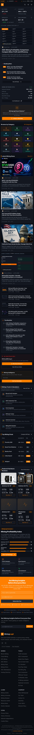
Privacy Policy (5, 713)
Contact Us (21, 698)
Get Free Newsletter (17, 381)
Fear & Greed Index (23, 661)
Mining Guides (5, 692)
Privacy (9, 733)
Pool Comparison (22, 672)
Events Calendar (5, 706)
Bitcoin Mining (4, 654)
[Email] (5, 643)
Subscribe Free (17, 601)
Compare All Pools (25, 434)
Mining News (4, 703)
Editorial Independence (7, 718)
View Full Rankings (7, 554)
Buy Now (8, 495)
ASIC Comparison (23, 656)
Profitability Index (23, 677)
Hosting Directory (5, 672)
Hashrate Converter (23, 683)
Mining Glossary (5, 698)
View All (29, 156)
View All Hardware (25, 469)
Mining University (5, 695)
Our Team (21, 695)
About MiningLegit (23, 692)
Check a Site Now (18, 118)
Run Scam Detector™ (18, 363)
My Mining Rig (22, 669)
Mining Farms (4, 667)
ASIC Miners (4, 661)
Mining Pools (4, 664)
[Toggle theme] (28, 4)
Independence (19, 733)
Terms (13, 733)
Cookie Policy (4, 721)
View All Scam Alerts (17, 367)
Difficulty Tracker (23, 675)
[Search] (24, 4)
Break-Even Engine (23, 659)
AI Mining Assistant (23, 680)
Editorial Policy (22, 706)
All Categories (28, 124)
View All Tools (26, 388)
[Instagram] (2, 643)
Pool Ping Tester (22, 667)
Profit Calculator (22, 654)
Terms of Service (5, 716)
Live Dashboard (16, 101)
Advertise (20, 700)
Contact (25, 733)
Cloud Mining (4, 656)
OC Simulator (21, 664)
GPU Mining (4, 659)
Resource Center (5, 700)
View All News (16, 81)
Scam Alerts (21, 703)
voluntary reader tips (17, 731)
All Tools (20, 685)
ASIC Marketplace (6, 669)
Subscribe (29, 626)
